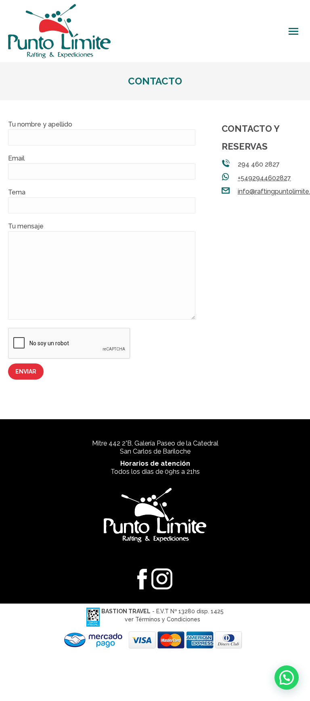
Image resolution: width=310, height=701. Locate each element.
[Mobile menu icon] (293, 31)
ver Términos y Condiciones (162, 619)
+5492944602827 (264, 178)
